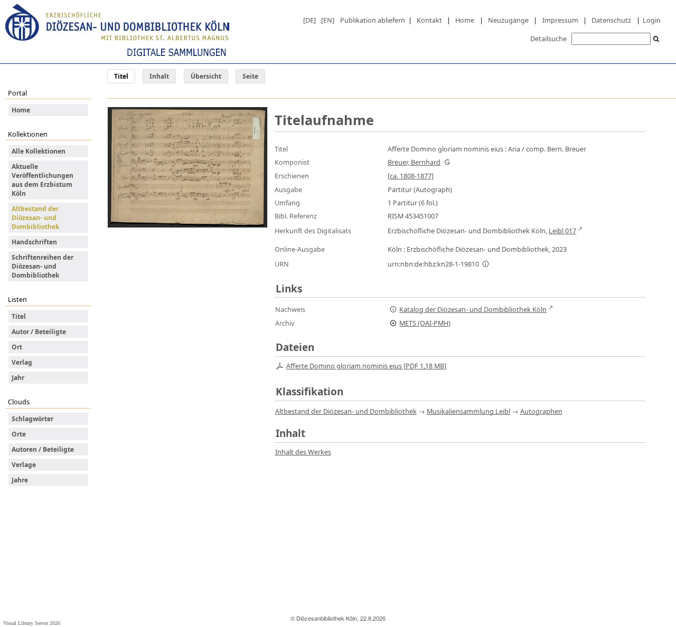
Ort (17, 347)
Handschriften (34, 242)
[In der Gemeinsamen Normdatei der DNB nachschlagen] (447, 162)
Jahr (18, 377)
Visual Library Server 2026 (31, 623)
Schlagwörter (32, 418)
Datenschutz (611, 20)
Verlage (24, 464)
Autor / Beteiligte (39, 331)
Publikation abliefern (372, 20)
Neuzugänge (508, 20)
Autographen (541, 411)
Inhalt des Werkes (303, 452)
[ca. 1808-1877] (411, 175)
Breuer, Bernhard (414, 162)
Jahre (20, 480)
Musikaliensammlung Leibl (468, 411)
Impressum (560, 20)
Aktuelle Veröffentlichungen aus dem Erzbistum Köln (42, 180)
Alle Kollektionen (38, 151)
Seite (250, 76)
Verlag (22, 362)
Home (464, 20)
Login (652, 20)
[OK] (656, 39)
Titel (19, 316)
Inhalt (159, 76)
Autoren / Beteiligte (43, 449)
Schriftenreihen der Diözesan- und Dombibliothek (42, 266)
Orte (19, 434)
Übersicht (206, 76)
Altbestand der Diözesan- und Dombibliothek (35, 217)
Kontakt (429, 20)
